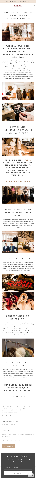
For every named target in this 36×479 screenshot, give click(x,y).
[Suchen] (31, 5)
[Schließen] (32, 454)
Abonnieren (18, 473)
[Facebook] (2, 416)
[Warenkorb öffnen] (33, 5)
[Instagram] (6, 416)
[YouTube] (10, 416)
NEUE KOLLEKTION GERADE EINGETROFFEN (18, 1)
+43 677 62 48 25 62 (18, 181)
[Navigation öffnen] (2, 5)
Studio (27, 160)
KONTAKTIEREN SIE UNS (8, 425)
